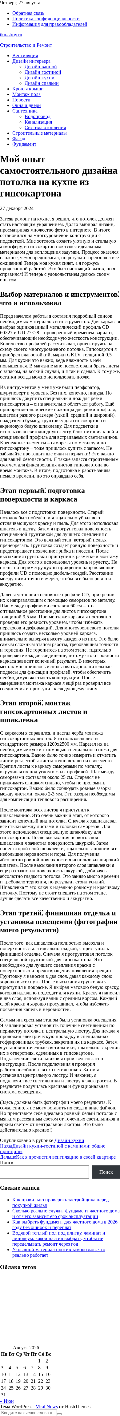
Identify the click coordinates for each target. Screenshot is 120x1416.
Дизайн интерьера (31, 61)
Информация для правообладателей (49, 24)
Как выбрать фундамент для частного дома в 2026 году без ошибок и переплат (65, 1224)
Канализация (38, 122)
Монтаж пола (26, 94)
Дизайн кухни (39, 77)
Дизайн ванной (41, 66)
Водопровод (37, 116)
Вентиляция (25, 55)
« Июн (7, 1401)
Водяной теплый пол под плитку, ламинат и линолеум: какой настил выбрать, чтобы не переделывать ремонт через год (58, 1238)
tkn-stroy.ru (11, 34)
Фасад (18, 138)
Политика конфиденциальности (46, 18)
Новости (21, 99)
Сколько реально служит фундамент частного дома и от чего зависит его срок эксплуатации (66, 1213)
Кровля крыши (28, 88)
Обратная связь (28, 13)
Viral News (47, 1406)
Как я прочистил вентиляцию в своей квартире (58, 1157)
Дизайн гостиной (43, 72)
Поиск (7, 1162)
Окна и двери (26, 105)
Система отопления (45, 127)
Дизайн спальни (42, 83)
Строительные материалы (39, 133)
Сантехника (25, 110)
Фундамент (24, 144)
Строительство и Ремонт (26, 45)
